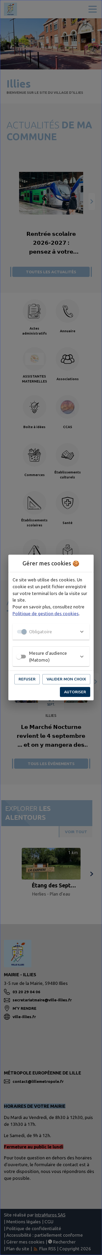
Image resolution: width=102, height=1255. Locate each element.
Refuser (27, 679)
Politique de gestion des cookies (46, 613)
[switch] (19, 657)
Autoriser (75, 692)
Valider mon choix (66, 679)
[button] (51, 632)
